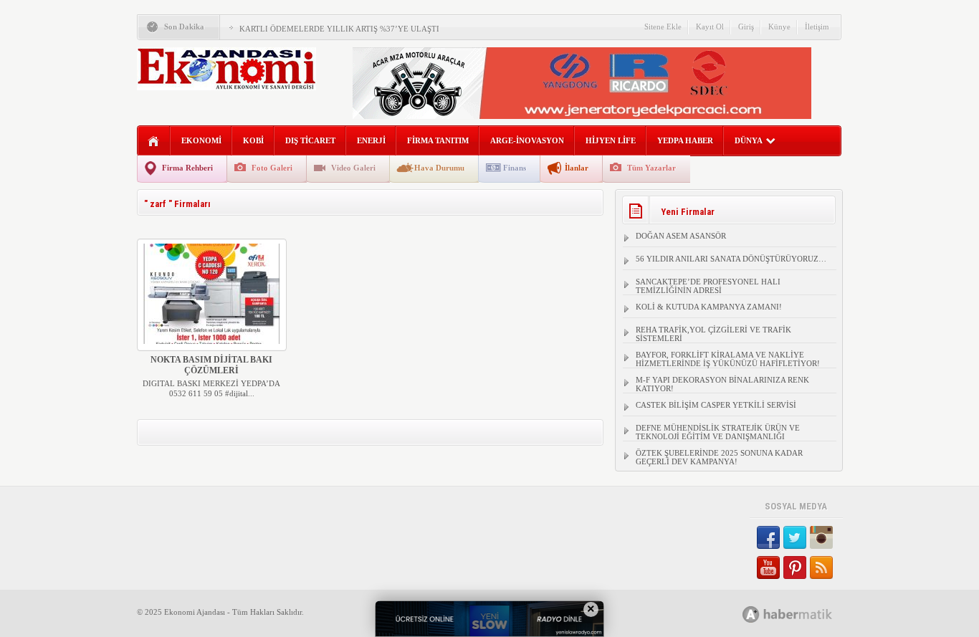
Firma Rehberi (187, 167)
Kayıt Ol (710, 26)
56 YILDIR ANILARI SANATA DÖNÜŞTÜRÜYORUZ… (731, 258)
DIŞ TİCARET (310, 140)
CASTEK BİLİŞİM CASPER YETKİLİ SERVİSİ (716, 405)
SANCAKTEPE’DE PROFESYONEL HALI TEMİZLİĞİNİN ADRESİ (708, 285)
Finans (514, 167)
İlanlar (576, 167)
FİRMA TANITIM (438, 140)
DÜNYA (749, 140)
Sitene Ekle (663, 26)
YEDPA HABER (685, 140)
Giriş (746, 26)
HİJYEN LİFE (611, 140)
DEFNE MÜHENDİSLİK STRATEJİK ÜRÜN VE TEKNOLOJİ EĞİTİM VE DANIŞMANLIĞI (718, 432)
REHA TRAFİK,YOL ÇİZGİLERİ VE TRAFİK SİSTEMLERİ (713, 334)
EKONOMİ (201, 140)
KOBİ (253, 140)
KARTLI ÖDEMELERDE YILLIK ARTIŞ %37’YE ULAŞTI (339, 28)
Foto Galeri (272, 167)
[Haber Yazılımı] (803, 614)
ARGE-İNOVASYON (527, 140)
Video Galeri (353, 167)
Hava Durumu (439, 167)
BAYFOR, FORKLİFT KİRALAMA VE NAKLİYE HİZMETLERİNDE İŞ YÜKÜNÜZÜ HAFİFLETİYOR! (728, 359)
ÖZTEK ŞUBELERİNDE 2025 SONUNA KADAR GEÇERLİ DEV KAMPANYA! (719, 457)
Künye (779, 26)
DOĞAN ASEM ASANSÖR (681, 235)
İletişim (817, 26)
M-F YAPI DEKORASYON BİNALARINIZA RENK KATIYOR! (722, 384)
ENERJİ (371, 140)
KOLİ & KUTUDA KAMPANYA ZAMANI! (709, 306)
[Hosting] (751, 614)
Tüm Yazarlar (651, 167)
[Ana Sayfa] (154, 141)
